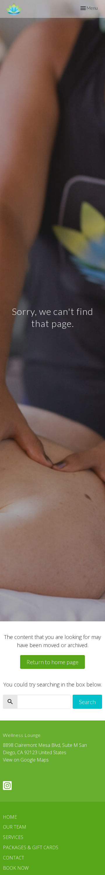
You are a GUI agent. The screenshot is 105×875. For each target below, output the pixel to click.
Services (13, 837)
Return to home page (52, 661)
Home (10, 817)
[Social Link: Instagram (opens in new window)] (7, 785)
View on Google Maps (26, 760)
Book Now (16, 868)
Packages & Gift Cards (30, 847)
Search (87, 701)
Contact (13, 857)
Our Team (14, 827)
